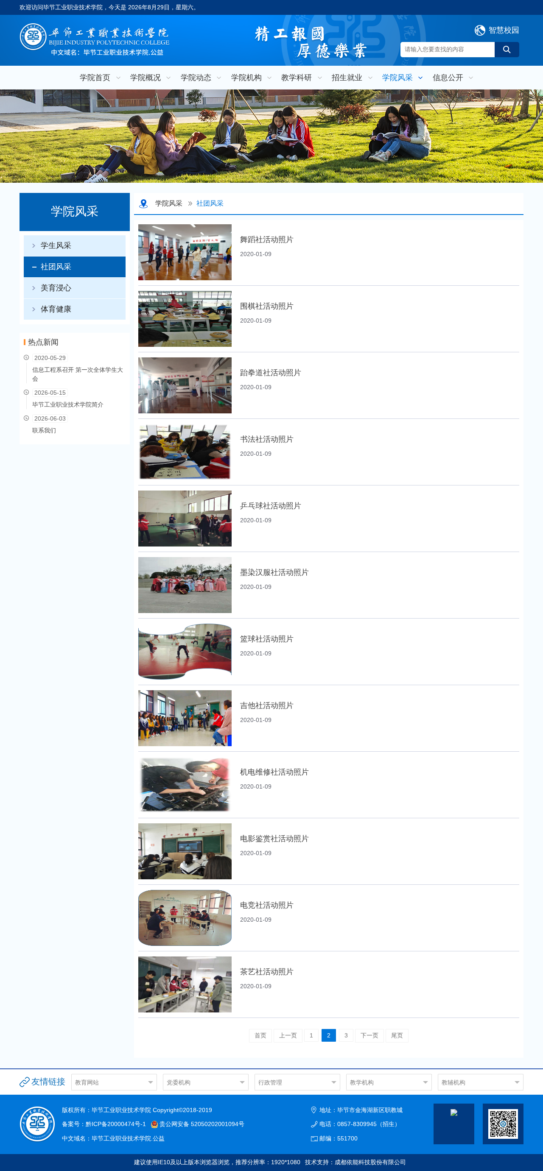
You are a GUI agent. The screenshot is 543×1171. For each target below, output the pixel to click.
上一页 (288, 1035)
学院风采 (397, 77)
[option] (271, 136)
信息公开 (448, 77)
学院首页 (95, 77)
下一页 (369, 1035)
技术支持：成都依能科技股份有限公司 (355, 1162)
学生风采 (56, 245)
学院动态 (196, 77)
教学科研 (296, 77)
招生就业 (347, 77)
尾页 (397, 1035)
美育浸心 (56, 288)
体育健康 (56, 309)
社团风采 (56, 266)
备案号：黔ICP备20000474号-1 (104, 1124)
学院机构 (246, 77)
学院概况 (145, 77)
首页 (260, 1035)
